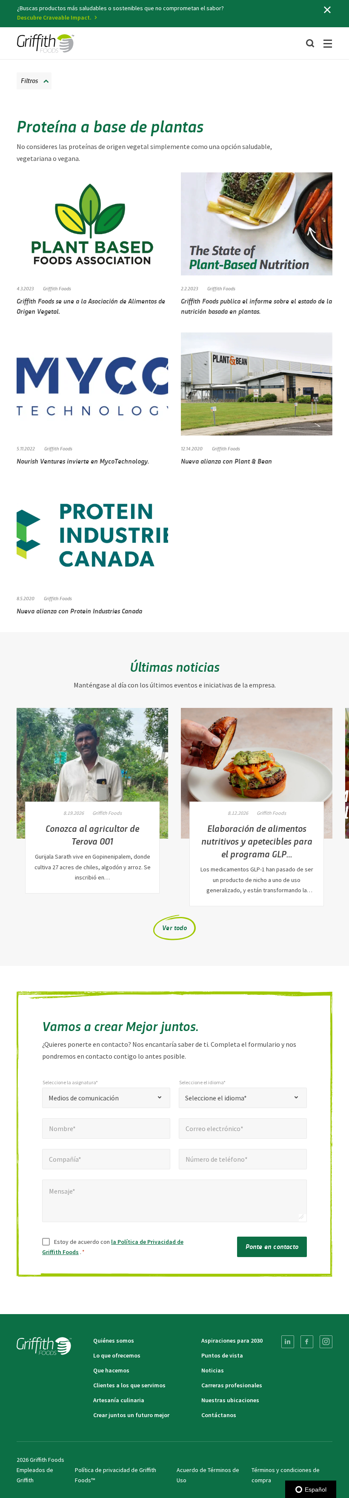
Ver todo (174, 927)
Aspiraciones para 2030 (232, 1340)
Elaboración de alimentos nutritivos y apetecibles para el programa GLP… (256, 841)
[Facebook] (306, 1341)
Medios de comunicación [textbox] (84, 1098)
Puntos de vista (222, 1355)
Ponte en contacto (272, 1246)
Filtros (29, 80)
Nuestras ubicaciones (230, 1400)
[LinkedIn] (287, 1341)
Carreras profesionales (231, 1385)
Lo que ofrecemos (116, 1355)
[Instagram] (326, 1341)
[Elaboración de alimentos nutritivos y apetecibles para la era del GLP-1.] (256, 773)
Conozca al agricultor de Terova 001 (92, 834)
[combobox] (106, 1098)
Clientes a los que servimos (129, 1385)
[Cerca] (327, 9)
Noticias (212, 1370)
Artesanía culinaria (118, 1400)
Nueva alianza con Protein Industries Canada (79, 610)
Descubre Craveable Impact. (54, 17)
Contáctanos (218, 1415)
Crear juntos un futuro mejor (131, 1415)
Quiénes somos (113, 1340)
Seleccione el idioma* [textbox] (216, 1098)
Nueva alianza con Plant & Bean (226, 460)
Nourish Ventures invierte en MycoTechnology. (83, 460)
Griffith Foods (57, 288)
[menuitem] (287, 1341)
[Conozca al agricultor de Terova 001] (92, 773)
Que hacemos (111, 1370)
